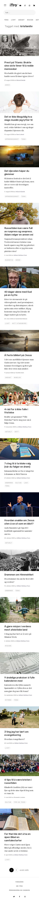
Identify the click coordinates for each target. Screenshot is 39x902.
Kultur (18, 483)
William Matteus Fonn (20, 255)
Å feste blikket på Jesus (18, 355)
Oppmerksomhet (12, 139)
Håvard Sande (20, 80)
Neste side (24, 870)
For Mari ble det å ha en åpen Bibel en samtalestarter (17, 837)
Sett (17, 431)
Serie (7, 85)
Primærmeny (5, 5)
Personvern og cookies (19, 890)
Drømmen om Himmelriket (18, 574)
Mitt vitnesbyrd (19, 323)
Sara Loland (20, 134)
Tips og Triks (19, 802)
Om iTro (19, 886)
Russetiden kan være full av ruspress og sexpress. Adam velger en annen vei (18, 231)
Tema (6, 20)
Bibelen (17, 377)
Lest (26, 483)
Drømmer (9, 483)
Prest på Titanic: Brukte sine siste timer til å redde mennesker (19, 65)
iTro (14, 5)
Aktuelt (8, 431)
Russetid (9, 260)
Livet (13, 20)
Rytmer (8, 700)
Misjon (30, 20)
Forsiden (20, 882)
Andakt (21, 20)
